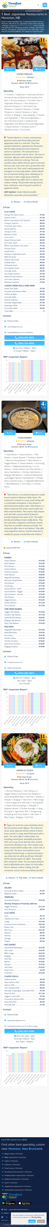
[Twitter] (7, 1217)
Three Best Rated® (23, 1225)
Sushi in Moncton (10, 1183)
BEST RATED (6, 11)
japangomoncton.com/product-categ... (22, 1026)
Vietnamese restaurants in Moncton (18, 1190)
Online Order (12, 321)
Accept (32, 1221)
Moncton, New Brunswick (25, 1148)
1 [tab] (21, 63)
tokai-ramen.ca (14, 668)
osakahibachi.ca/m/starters (20, 332)
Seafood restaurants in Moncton (16, 1179)
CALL (10, 69)
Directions (33, 83)
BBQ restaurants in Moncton (15, 1157)
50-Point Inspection (24, 26)
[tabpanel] (24, 53)
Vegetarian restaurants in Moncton (17, 1186)
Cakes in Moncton (11, 1161)
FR (46, 11)
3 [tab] (25, 63)
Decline (40, 1221)
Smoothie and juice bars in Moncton (18, 1172)
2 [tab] (23, 63)
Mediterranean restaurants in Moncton (19, 1175)
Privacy (4, 1220)
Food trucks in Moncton (13, 1168)
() (30, 77)
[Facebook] (2, 1217)
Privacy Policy (36, 1217)
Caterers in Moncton (12, 1165)
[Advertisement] (24, 1113)
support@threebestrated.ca (19, 1209)
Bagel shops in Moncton (13, 1154)
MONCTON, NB (17, 11)
